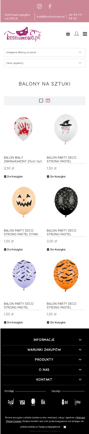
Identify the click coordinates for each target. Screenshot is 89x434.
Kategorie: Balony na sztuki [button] (21, 52)
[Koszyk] (68, 33)
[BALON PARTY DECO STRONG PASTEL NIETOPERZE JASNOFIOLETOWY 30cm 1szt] (23, 275)
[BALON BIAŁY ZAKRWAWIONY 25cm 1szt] (23, 129)
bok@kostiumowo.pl (51, 16)
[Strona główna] (23, 34)
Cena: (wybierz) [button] (14, 63)
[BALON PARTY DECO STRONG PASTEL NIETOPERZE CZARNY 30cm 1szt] (66, 202)
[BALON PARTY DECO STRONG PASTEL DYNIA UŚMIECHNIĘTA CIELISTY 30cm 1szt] (23, 202)
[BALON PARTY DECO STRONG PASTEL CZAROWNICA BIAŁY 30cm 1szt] (66, 129)
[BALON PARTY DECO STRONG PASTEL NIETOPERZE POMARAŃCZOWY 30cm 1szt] (66, 275)
